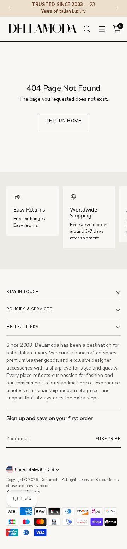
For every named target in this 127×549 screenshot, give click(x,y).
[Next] (116, 8)
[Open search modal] (86, 28)
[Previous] (10, 8)
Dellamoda (50, 479)
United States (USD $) (34, 469)
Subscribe (108, 439)
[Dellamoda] (42, 28)
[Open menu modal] (102, 28)
